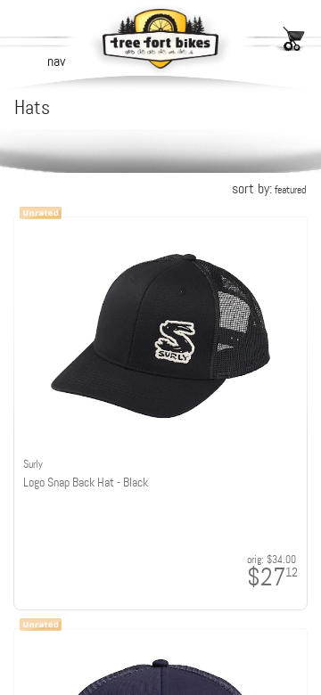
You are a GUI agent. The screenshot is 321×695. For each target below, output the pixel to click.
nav (56, 61)
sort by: (269, 188)
